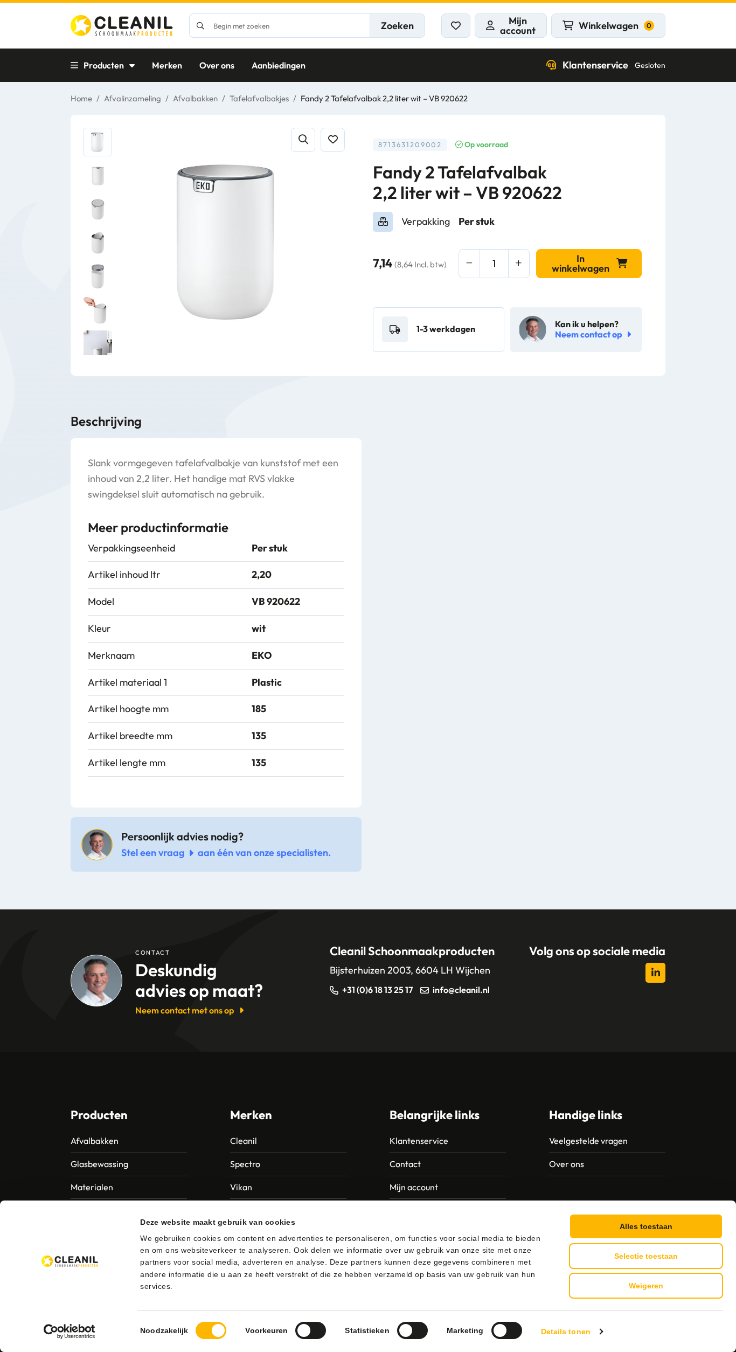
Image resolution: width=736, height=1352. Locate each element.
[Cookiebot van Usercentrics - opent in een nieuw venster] (70, 1331)
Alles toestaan (646, 1226)
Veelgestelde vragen (588, 1140)
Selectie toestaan (646, 1256)
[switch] (310, 1330)
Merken (167, 65)
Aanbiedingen (278, 65)
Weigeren (646, 1285)
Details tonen (566, 1331)
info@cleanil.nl (461, 989)
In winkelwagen (580, 263)
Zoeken (397, 25)
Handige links (585, 1114)
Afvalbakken (195, 98)
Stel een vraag (152, 852)
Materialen (92, 1187)
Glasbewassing (99, 1163)
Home (81, 98)
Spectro (245, 1163)
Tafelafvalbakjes (259, 98)
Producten (104, 65)
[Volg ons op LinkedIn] (655, 973)
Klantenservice (614, 65)
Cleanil (243, 1140)
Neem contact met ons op (184, 1010)
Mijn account (414, 1187)
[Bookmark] (333, 140)
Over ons (216, 65)
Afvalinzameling (132, 98)
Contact (405, 1163)
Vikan (241, 1187)
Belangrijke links (435, 1114)
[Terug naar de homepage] (122, 25)
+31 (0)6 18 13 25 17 (377, 989)
